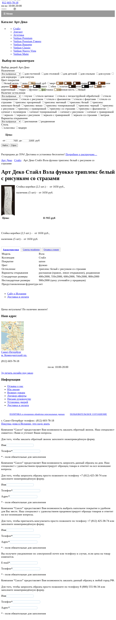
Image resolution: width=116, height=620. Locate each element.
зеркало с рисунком (28, 115)
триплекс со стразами (62, 108)
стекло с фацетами (85, 99)
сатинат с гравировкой (100, 111)
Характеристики (11, 250)
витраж (105, 115)
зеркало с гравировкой (57, 115)
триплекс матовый (55, 102)
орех (69, 83)
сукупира (81, 83)
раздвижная (48, 121)
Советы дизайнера (31, 249)
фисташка (47, 89)
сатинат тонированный (43, 111)
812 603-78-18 (10, 2)
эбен (53, 86)
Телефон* (7, 450)
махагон (76, 86)
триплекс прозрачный (28, 102)
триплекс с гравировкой (32, 108)
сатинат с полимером (13, 111)
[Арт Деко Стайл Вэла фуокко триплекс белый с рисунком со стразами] (8, 214)
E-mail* (5, 562)
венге (94, 83)
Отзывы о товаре (51, 249)
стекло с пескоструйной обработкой (79, 95)
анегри (28, 86)
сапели (17, 86)
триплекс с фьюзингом (92, 108)
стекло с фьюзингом (58, 99)
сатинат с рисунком (72, 111)
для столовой (51, 73)
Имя (3, 445)
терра (22, 89)
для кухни (104, 73)
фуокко (33, 89)
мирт (53, 83)
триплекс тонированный (60, 105)
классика (9, 127)
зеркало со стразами (85, 115)
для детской (70, 73)
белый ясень (11, 83)
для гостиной (32, 73)
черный (89, 86)
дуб (61, 83)
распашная (31, 121)
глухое (28, 95)
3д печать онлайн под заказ (17, 372)
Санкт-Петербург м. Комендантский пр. (14, 353)
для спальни (88, 73)
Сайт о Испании (16, 293)
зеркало (8, 115)
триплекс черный (89, 105)
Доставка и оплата (18, 296)
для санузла (27, 76)
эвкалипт (41, 86)
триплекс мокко (33, 105)
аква (24, 83)
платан (64, 86)
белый (81, 89)
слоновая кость (65, 89)
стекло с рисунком (32, 99)
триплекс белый (79, 102)
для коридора (9, 76)
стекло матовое (45, 95)
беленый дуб (38, 83)
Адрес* (5, 496)
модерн (22, 127)
